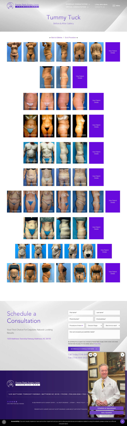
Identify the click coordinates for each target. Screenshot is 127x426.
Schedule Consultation (76, 4)
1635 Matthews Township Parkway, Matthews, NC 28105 (29, 339)
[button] (4, 422)
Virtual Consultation (76, 7)
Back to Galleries (56, 37)
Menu (118, 6)
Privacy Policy (97, 343)
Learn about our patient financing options (79, 409)
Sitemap (72, 402)
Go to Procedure (70, 37)
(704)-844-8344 (101, 4)
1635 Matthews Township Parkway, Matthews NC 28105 (34, 394)
